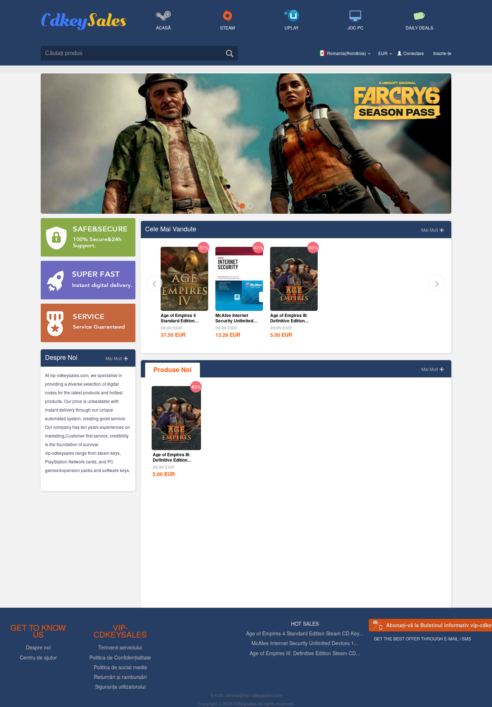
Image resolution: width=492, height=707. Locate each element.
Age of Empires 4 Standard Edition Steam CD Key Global (183, 320)
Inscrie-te (442, 53)
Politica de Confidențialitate (120, 657)
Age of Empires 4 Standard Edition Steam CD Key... (304, 633)
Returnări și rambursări (120, 676)
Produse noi (172, 369)
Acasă (163, 27)
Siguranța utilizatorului (120, 686)
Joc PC (355, 27)
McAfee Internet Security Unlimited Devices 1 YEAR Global (234, 323)
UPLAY (292, 27)
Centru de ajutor (38, 657)
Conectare (413, 53)
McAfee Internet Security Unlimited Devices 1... (304, 643)
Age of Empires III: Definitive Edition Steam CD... (305, 653)
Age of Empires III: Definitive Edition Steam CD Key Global (292, 320)
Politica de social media (120, 667)
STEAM (227, 27)
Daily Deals (419, 27)
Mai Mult (114, 358)
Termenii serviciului (120, 647)
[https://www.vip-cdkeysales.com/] (84, 13)
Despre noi (38, 647)
